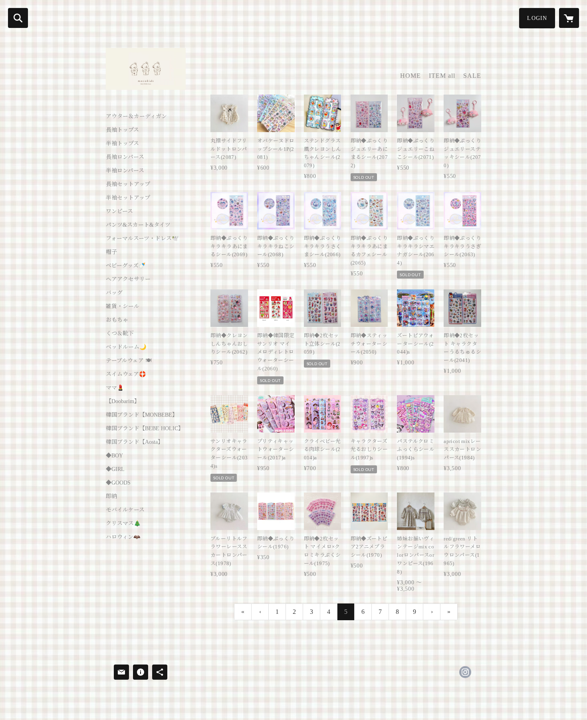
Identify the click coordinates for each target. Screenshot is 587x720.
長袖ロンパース (125, 157)
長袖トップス (122, 130)
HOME (410, 75)
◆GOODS (118, 483)
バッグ (114, 293)
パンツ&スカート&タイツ (138, 225)
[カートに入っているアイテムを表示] (569, 18)
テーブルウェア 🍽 (128, 361)
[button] (537, 18)
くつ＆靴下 (120, 333)
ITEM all (442, 75)
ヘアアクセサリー (128, 279)
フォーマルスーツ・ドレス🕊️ (142, 238)
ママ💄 (115, 388)
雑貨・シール (122, 306)
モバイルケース (125, 510)
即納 (111, 496)
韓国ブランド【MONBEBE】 (142, 415)
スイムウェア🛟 (126, 374)
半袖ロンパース (125, 171)
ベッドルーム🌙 (126, 347)
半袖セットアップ (128, 198)
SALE (472, 75)
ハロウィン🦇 (123, 537)
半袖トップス (122, 143)
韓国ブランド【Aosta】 (134, 442)
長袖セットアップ (128, 184)
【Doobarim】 (123, 401)
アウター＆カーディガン (136, 116)
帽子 (111, 252)
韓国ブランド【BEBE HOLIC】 (145, 428)
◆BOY (114, 456)
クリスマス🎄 (123, 523)
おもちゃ (117, 320)
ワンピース (119, 211)
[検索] (18, 18)
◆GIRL (115, 469)
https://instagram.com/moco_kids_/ (465, 672)
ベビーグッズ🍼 (125, 266)
